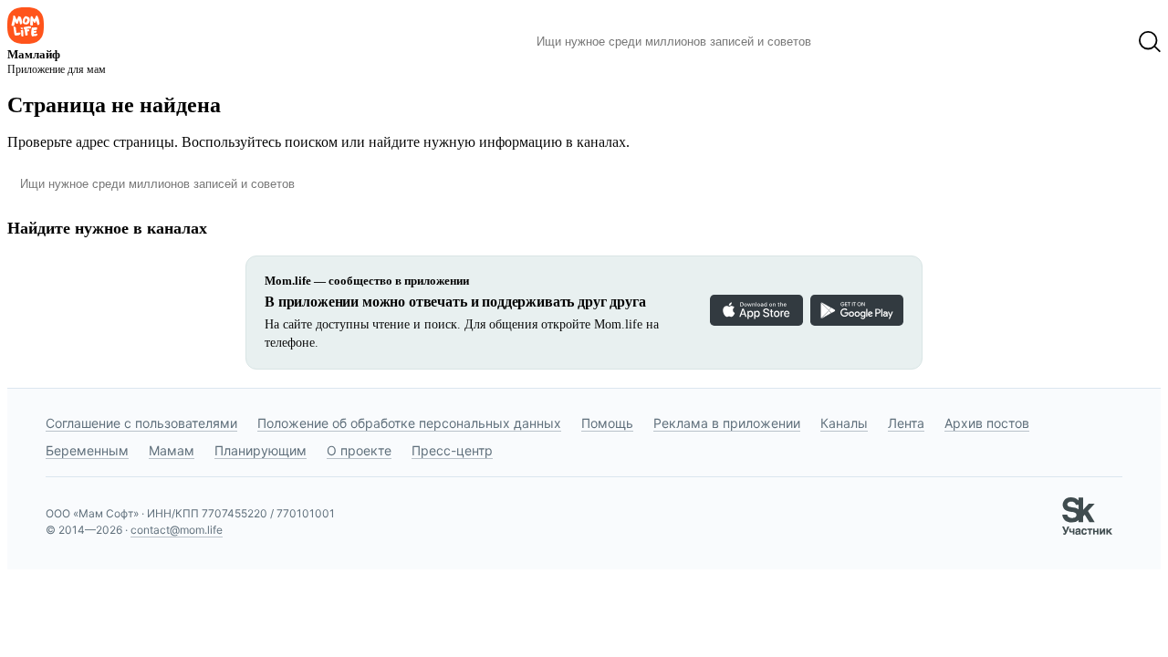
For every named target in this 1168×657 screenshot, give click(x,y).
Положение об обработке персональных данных (409, 423)
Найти (852, 42)
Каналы (844, 423)
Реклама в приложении (726, 423)
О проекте (359, 450)
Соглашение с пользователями (141, 423)
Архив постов (986, 423)
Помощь (607, 423)
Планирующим (260, 450)
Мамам (171, 450)
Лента (906, 423)
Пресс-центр (452, 450)
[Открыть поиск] (1150, 42)
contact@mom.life (176, 530)
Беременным (87, 450)
